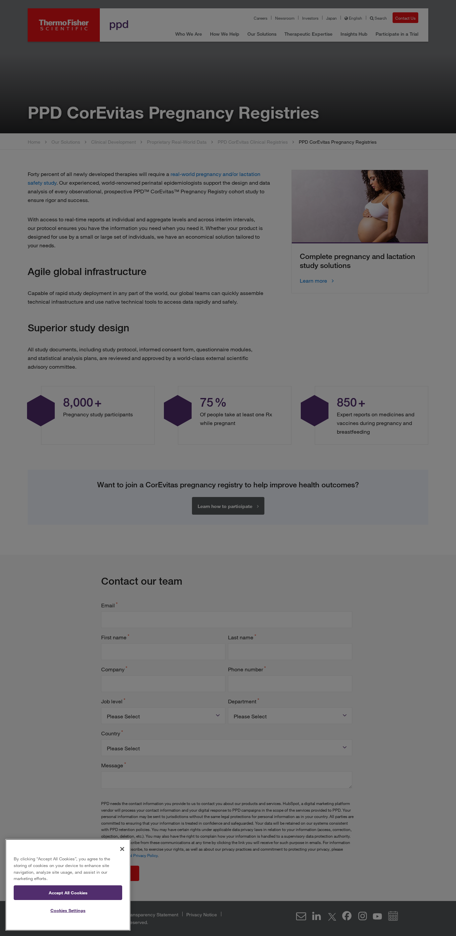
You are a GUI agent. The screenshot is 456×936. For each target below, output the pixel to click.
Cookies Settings (67, 910)
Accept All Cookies (68, 892)
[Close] (122, 849)
